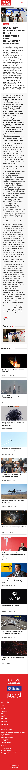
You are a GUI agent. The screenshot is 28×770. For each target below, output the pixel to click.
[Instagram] (17, 767)
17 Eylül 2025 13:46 (8, 454)
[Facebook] (11, 767)
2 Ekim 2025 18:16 (7, 428)
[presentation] (3, 335)
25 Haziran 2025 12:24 (9, 480)
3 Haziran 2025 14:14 (9, 637)
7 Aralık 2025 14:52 (8, 402)
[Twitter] (15, 767)
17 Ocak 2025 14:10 (8, 663)
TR (22, 3)
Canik (5, 319)
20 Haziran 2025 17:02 (9, 506)
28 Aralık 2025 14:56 (9, 376)
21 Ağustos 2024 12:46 (19, 24)
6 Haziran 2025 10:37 (9, 559)
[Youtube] (13, 767)
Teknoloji (6, 348)
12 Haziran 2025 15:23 (9, 533)
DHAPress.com (15, 765)
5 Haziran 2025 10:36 (9, 585)
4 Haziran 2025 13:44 (9, 611)
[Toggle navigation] (25, 3)
